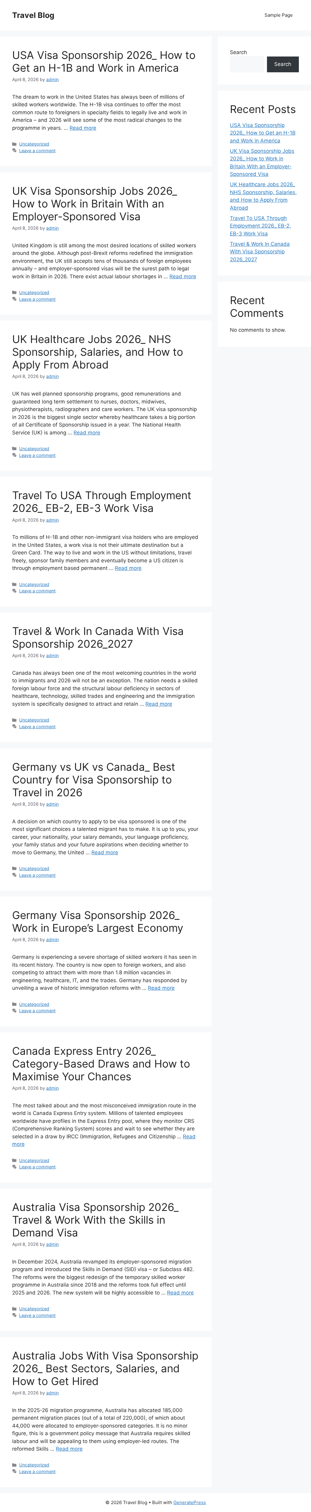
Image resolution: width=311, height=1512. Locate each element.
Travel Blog (33, 15)
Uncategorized (34, 143)
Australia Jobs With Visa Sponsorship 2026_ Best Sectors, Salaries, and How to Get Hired (105, 1368)
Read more (83, 128)
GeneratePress (189, 1502)
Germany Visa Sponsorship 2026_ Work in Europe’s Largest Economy (97, 921)
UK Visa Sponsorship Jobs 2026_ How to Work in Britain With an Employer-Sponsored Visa (94, 203)
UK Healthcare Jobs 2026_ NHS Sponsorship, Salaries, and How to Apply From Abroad (97, 352)
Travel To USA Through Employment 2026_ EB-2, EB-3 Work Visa (101, 501)
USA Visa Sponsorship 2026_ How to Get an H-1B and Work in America (104, 61)
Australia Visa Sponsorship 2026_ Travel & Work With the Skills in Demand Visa (95, 1220)
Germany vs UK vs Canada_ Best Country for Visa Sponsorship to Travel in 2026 (93, 779)
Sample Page (279, 15)
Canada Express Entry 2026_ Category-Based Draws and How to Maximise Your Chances (101, 1063)
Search (238, 52)
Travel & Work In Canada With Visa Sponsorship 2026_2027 (98, 637)
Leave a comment (37, 150)
